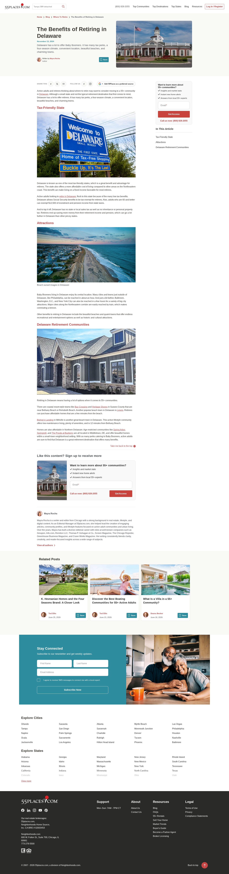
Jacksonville (27, 742)
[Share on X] (57, 83)
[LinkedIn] (28, 810)
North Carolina (141, 771)
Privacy (188, 812)
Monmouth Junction (143, 729)
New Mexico (140, 761)
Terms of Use (191, 808)
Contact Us (136, 812)
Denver (137, 733)
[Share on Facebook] (50, 83)
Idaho (61, 761)
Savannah (101, 729)
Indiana (62, 771)
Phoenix (138, 742)
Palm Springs (65, 733)
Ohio (136, 775)
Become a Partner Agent (164, 832)
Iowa (61, 775)
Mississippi (102, 775)
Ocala (24, 738)
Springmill (42, 433)
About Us (135, 808)
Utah (174, 775)
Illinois (62, 766)
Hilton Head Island (105, 742)
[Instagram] (34, 810)
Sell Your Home (160, 820)
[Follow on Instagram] (90, 83)
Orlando (25, 724)
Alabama (25, 757)
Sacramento (64, 738)
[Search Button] (63, 6)
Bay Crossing (81, 407)
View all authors (45, 545)
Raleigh (100, 738)
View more (26, 781)
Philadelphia (178, 729)
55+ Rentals (158, 816)
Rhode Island (178, 757)
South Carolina (179, 761)
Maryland (101, 757)
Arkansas (25, 766)
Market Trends (159, 824)
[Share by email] (63, 83)
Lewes (120, 410)
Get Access (121, 493)
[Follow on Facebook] (84, 83)
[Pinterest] (46, 810)
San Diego (64, 729)
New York (139, 766)
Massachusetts (104, 761)
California (25, 771)
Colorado (25, 775)
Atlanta (100, 724)
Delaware (43, 94)
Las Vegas (177, 724)
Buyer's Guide (159, 828)
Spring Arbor (119, 430)
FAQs (155, 812)
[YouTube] (40, 810)
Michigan (101, 766)
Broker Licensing (161, 836)
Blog (155, 808)
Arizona (24, 761)
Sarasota (63, 724)
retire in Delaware (67, 196)
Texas (175, 771)
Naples (24, 733)
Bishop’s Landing (45, 420)
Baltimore (176, 742)
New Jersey (140, 757)
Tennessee (177, 766)
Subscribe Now (72, 690)
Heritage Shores (99, 407)
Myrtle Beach (140, 724)
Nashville (176, 738)
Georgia (63, 757)
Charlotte (101, 733)
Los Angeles (65, 742)
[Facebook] (22, 810)
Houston (176, 733)
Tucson (137, 738)
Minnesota (102, 771)
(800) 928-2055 (122, 6)
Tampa (24, 729)
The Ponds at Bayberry (62, 433)
